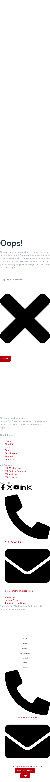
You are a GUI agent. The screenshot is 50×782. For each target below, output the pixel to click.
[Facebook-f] (3, 487)
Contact (25, 668)
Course (25, 648)
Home (25, 638)
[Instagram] (30, 487)
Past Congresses (25, 653)
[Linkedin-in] (23, 487)
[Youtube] (16, 487)
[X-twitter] (10, 487)
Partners (25, 663)
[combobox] (25, 279)
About (25, 643)
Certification (25, 658)
